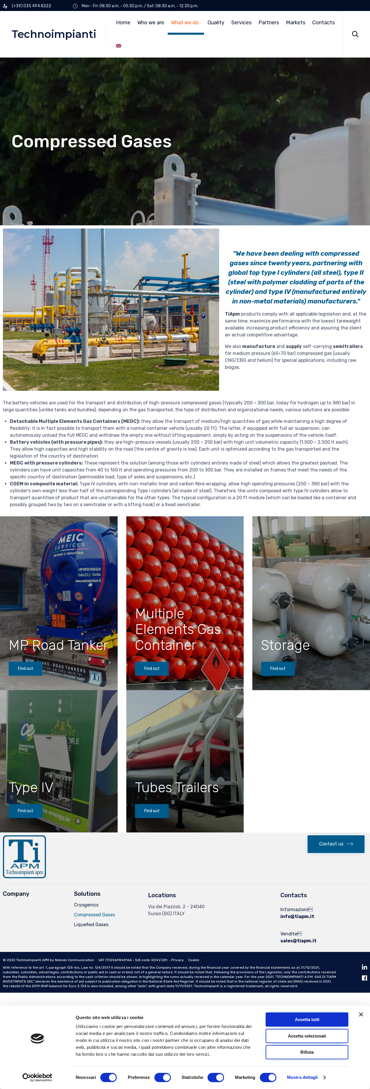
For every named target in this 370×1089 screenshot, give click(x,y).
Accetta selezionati (307, 1035)
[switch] (162, 1077)
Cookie (193, 960)
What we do (185, 22)
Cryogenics (86, 905)
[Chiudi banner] (361, 1014)
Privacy (177, 960)
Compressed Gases (94, 914)
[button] (25, 669)
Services (241, 22)
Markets (295, 22)
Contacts (323, 22)
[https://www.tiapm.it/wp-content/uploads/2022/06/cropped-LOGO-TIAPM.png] (24, 877)
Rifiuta (307, 1052)
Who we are (150, 22)
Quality (216, 22)
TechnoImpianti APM (32, 960)
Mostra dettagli (302, 1077)
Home (123, 22)
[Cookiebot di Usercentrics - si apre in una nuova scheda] (37, 1077)
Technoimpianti (54, 34)
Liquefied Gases (91, 924)
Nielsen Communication (74, 960)
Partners (268, 22)
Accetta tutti (307, 1019)
